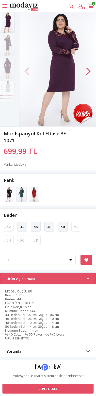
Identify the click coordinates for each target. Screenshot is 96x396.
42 (8, 226)
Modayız (20, 165)
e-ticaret (37, 375)
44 (22, 226)
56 (22, 240)
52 (76, 226)
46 (35, 226)
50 (63, 226)
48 (49, 226)
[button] (88, 69)
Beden (10, 215)
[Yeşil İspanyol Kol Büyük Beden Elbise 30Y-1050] (22, 194)
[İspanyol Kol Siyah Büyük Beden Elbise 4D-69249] (9, 194)
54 (8, 240)
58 (35, 240)
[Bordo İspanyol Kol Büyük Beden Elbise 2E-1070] (34, 194)
